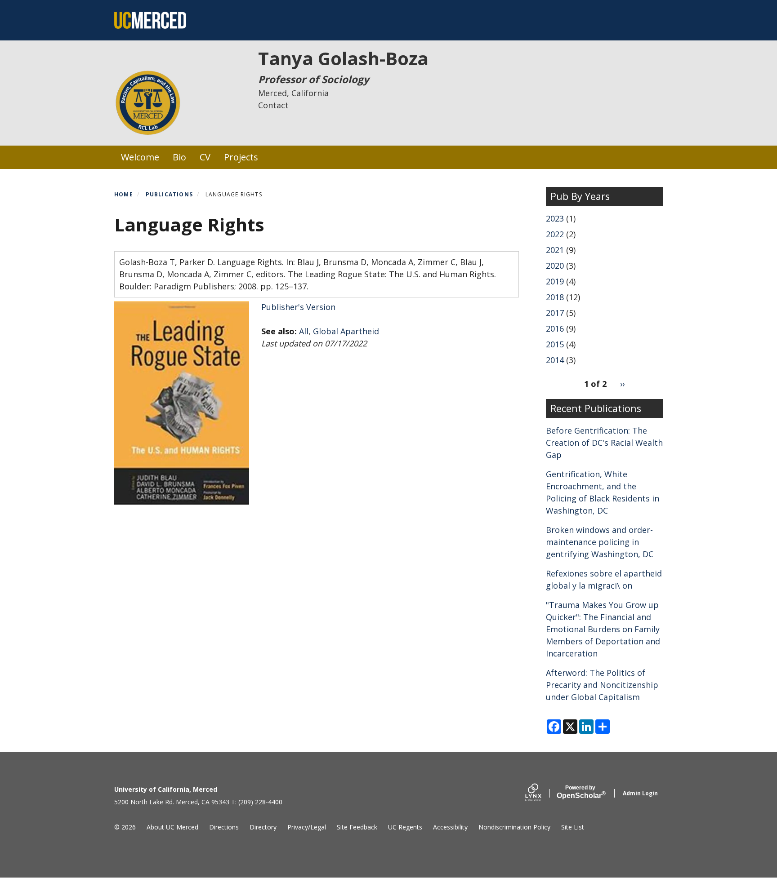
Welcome (140, 157)
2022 (555, 234)
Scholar (580, 792)
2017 (555, 312)
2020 (555, 265)
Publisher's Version (298, 307)
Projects (241, 157)
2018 (555, 297)
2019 (555, 281)
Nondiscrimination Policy (514, 827)
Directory (263, 827)
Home (123, 194)
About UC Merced (172, 827)
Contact (273, 105)
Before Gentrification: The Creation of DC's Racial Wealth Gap (604, 442)
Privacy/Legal (306, 827)
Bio (179, 157)
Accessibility (450, 827)
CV (205, 157)
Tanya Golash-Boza (343, 58)
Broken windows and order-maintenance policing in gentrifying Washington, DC (599, 541)
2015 (555, 344)
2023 (555, 218)
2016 (555, 328)
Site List (572, 827)
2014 (555, 360)
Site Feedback (357, 827)
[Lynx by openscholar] (541, 793)
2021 (555, 249)
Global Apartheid (346, 331)
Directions (224, 827)
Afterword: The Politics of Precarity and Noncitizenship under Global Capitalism (602, 684)
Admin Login (640, 793)
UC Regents (405, 827)
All (303, 331)
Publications (169, 194)
